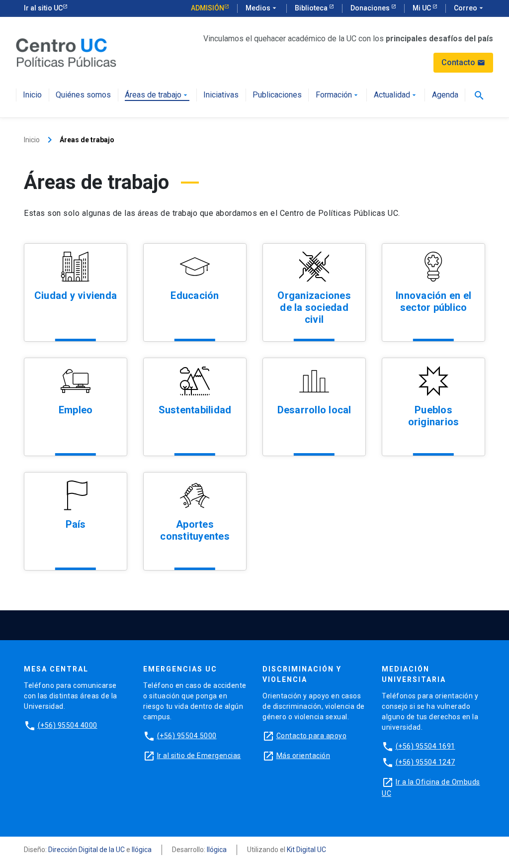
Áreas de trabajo (157, 95)
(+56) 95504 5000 (187, 736)
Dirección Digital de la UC (86, 850)
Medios (262, 8)
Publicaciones (277, 95)
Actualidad (396, 95)
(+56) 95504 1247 (425, 762)
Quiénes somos (83, 95)
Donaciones (370, 8)
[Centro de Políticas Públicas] (66, 52)
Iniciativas (221, 95)
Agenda (445, 95)
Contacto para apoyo (311, 736)
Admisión (207, 8)
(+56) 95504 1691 (425, 746)
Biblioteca (312, 8)
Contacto (463, 62)
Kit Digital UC (306, 850)
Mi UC (422, 8)
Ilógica (142, 850)
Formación (338, 95)
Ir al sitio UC (43, 8)
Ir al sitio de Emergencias (199, 756)
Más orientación (303, 756)
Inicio (32, 95)
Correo (469, 8)
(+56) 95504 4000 (67, 725)
